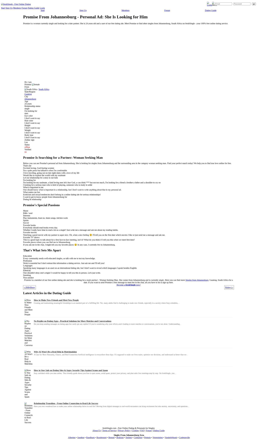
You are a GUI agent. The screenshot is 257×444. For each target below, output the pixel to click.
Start (3, 8)
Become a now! (129, 285)
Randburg (90, 437)
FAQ (142, 430)
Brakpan (120, 437)
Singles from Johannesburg (197, 280)
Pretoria (147, 437)
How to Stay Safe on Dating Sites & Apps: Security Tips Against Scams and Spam (71, 370)
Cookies (135, 430)
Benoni (111, 437)
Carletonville (184, 437)
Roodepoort (102, 437)
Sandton (80, 437)
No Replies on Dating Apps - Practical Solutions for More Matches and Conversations (72, 321)
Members (17, 8)
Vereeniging (158, 437)
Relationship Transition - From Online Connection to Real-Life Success (66, 403)
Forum (24, 8)
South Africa (44, 89)
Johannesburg (30, 99)
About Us (96, 430)
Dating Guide (33, 8)
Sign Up (9, 8)
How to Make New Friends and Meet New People (56, 300)
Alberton (71, 437)
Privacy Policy (124, 430)
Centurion (138, 437)
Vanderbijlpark (171, 437)
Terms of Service (109, 430)
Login (42, 8)
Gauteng (28, 94)
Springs (129, 437)
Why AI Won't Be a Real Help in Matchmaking (55, 352)
